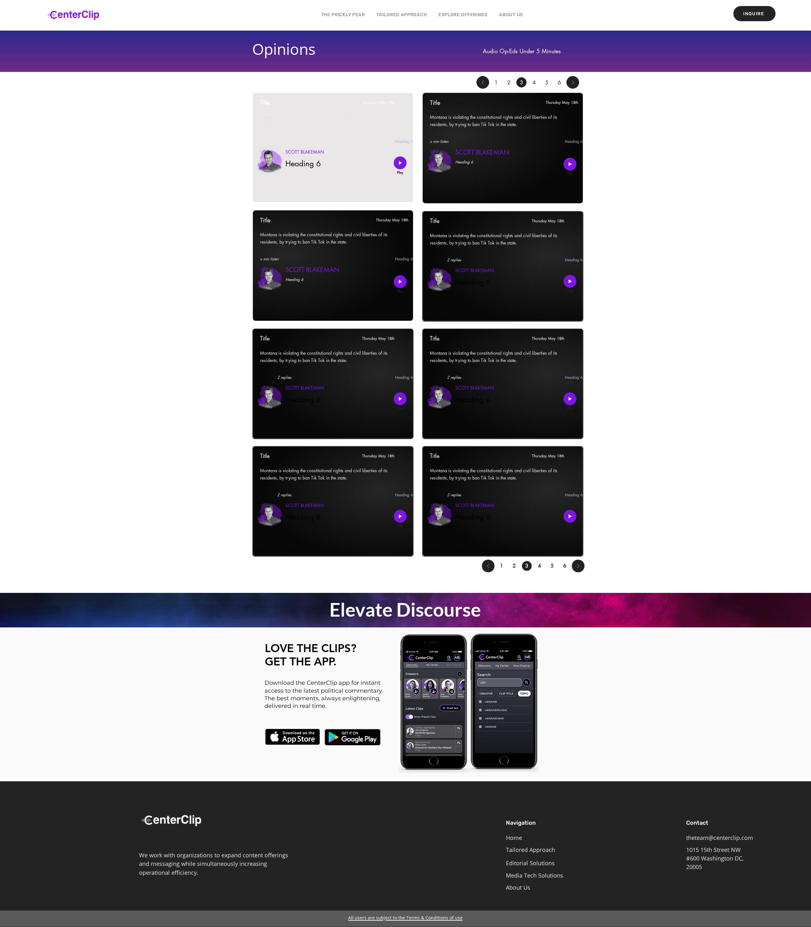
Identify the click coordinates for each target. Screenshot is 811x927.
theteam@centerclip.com (719, 837)
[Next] (572, 82)
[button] (463, 15)
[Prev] (482, 82)
